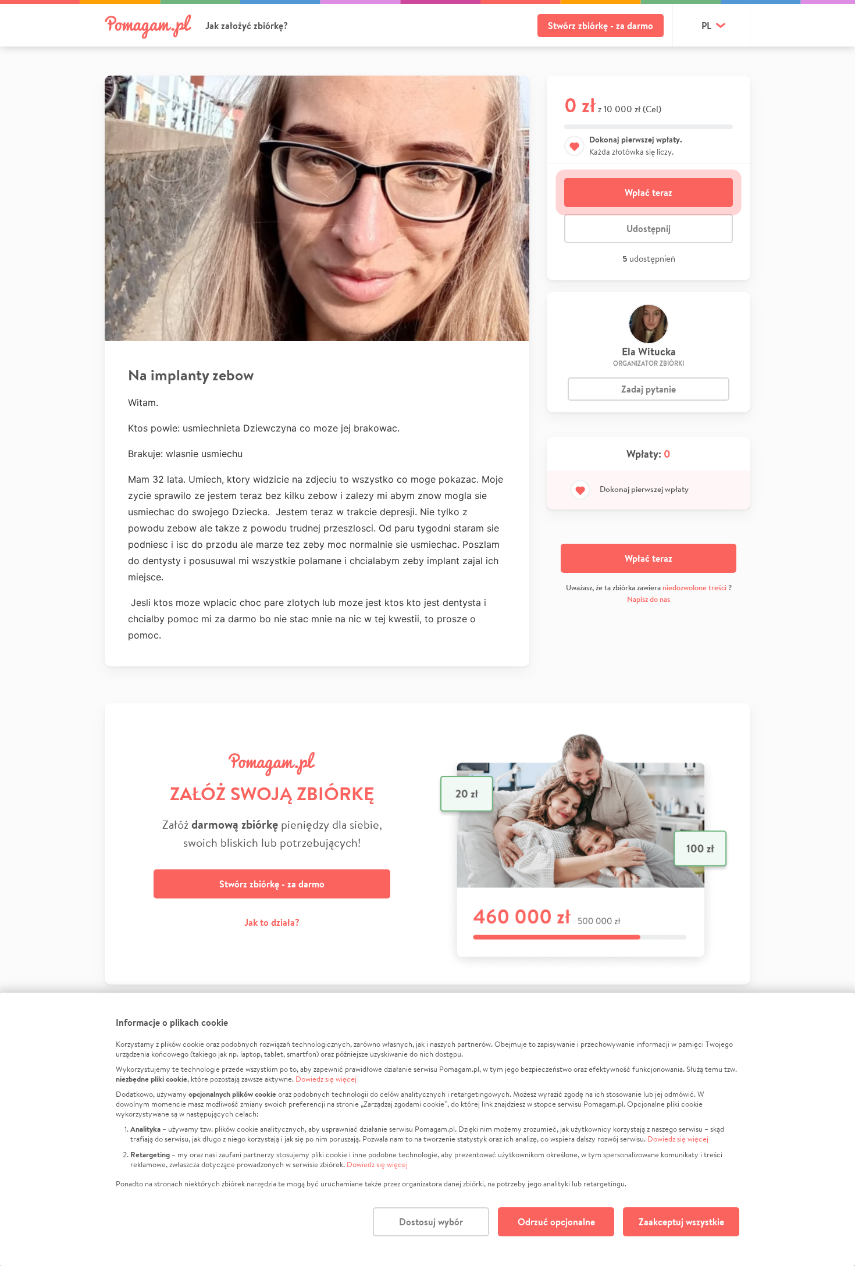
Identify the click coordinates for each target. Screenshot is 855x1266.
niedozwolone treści (694, 588)
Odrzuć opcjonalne (556, 1221)
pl (706, 25)
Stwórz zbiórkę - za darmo (600, 25)
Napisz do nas (648, 599)
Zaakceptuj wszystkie (681, 1221)
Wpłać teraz (648, 192)
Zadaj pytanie (648, 389)
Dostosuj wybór (431, 1221)
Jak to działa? (272, 922)
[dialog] (427, 1129)
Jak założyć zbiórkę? (246, 25)
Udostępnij (648, 228)
